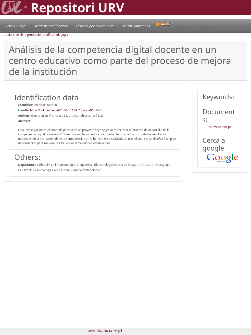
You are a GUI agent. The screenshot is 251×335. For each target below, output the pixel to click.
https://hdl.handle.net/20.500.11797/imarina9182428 (66, 110)
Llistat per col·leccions (50, 26)
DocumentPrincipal (219, 127)
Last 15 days (15, 26)
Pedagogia (61, 35)
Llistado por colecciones (94, 26)
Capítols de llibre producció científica (29, 35)
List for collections (135, 26)
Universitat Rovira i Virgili (105, 331)
